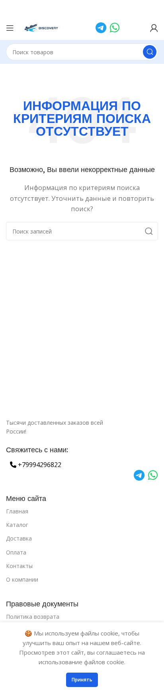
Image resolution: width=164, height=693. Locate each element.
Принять (82, 679)
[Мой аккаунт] (154, 28)
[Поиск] (149, 52)
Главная (17, 511)
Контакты (19, 566)
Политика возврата (32, 616)
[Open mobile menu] (10, 28)
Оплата (16, 552)
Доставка (19, 538)
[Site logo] (41, 27)
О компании (22, 579)
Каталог (17, 525)
